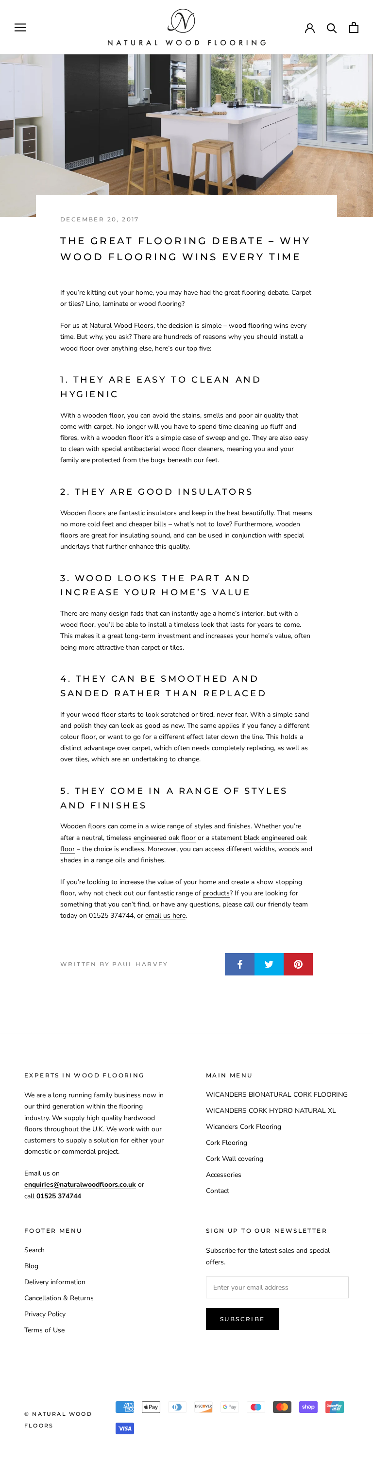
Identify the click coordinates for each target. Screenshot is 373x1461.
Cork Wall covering (234, 1158)
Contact (217, 1190)
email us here (165, 915)
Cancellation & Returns (59, 1298)
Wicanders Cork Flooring (243, 1126)
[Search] (332, 27)
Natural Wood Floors (121, 325)
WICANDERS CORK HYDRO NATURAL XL (271, 1110)
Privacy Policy (45, 1314)
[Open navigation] (20, 27)
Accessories (223, 1174)
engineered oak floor (165, 837)
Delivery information (54, 1282)
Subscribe (242, 1319)
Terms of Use (44, 1330)
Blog (31, 1266)
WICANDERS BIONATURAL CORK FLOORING (277, 1094)
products (216, 893)
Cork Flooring (226, 1142)
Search (34, 1250)
